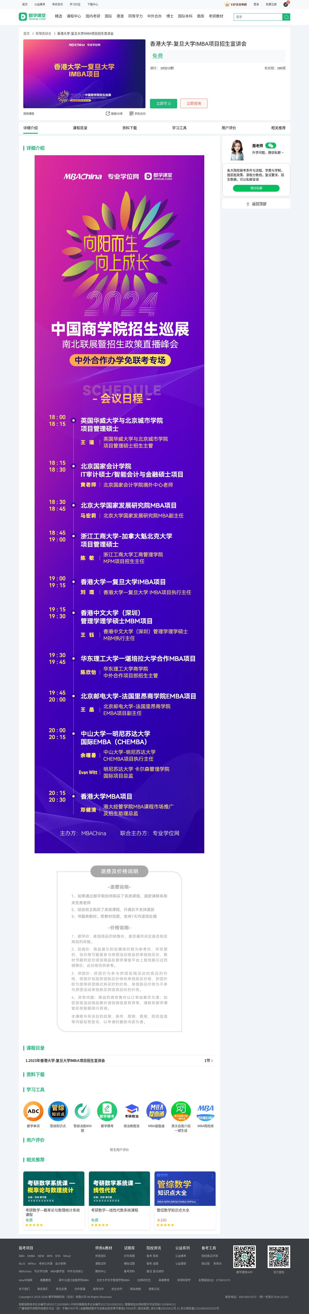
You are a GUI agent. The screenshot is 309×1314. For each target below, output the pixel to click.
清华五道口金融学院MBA (74, 1280)
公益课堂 (180, 1263)
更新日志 (154, 1289)
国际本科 (185, 16)
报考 (149, 1263)
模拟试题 (129, 1263)
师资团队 (100, 1256)
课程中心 (74, 16)
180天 (275, 68)
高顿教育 (164, 1280)
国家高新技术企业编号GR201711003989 (44, 1304)
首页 (25, 4)
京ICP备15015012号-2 (165, 1308)
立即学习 (163, 103)
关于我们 (24, 1289)
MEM (41, 1256)
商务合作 (98, 1289)
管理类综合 (43, 33)
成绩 (155, 1263)
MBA (22, 1256)
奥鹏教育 (45, 1280)
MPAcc (32, 1263)
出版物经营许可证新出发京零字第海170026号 (108, 1308)
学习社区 (75, 4)
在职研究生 (144, 1280)
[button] (121, 1060)
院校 (155, 1256)
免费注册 (271, 4)
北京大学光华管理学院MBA (113, 1280)
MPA (49, 1256)
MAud (67, 1256)
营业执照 (143, 1308)
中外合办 (154, 16)
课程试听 (100, 1263)
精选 (58, 16)
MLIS (22, 1263)
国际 (108, 16)
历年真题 (129, 1256)
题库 (200, 16)
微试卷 (206, 1263)
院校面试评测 (210, 1256)
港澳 (120, 16)
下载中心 (92, 4)
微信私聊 (256, 188)
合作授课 (79, 1289)
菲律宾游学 (184, 1280)
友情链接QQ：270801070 (214, 1280)
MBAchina (25, 1271)
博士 (170, 16)
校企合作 (117, 1289)
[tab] (121, 1060)
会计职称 (60, 1263)
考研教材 (216, 16)
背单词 (217, 1263)
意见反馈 (61, 1289)
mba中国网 (25, 1280)
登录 (256, 4)
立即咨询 (194, 103)
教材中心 (100, 1271)
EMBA (31, 1256)
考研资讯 (57, 4)
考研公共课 (45, 1263)
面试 (149, 1271)
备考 (149, 1256)
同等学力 (135, 16)
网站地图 (135, 1289)
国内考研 (93, 16)
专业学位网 (41, 1271)
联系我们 (42, 1289)
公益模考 (39, 4)
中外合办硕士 (75, 1271)
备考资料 (129, 1271)
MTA (58, 1256)
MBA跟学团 (57, 1271)
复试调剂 (158, 1271)
